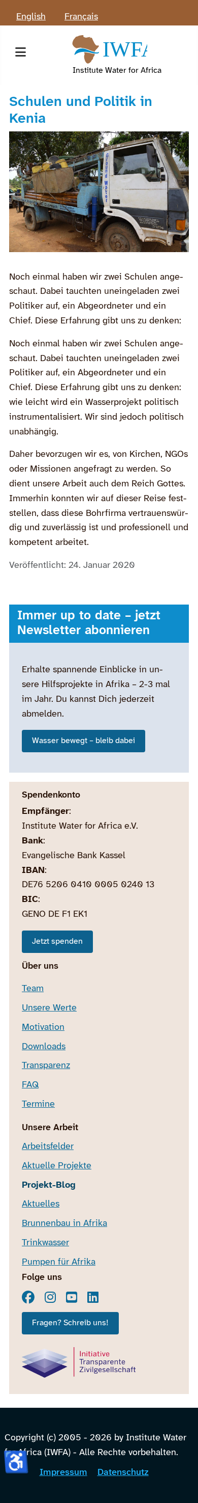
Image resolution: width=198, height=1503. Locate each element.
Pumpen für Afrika (58, 1262)
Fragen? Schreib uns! (70, 1323)
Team (33, 989)
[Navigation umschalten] (20, 55)
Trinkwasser (45, 1243)
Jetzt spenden (57, 941)
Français (81, 17)
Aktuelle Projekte (56, 1166)
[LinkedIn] (92, 1297)
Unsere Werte (49, 1008)
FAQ (30, 1085)
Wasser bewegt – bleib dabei (83, 740)
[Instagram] (50, 1297)
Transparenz (46, 1066)
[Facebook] (28, 1297)
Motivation (43, 1027)
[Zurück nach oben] (179, 1482)
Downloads (43, 1047)
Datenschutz (123, 1473)
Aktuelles (40, 1204)
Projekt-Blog (49, 1185)
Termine (38, 1104)
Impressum (63, 1473)
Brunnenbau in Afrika (64, 1223)
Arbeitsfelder (48, 1147)
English (31, 17)
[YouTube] (71, 1297)
